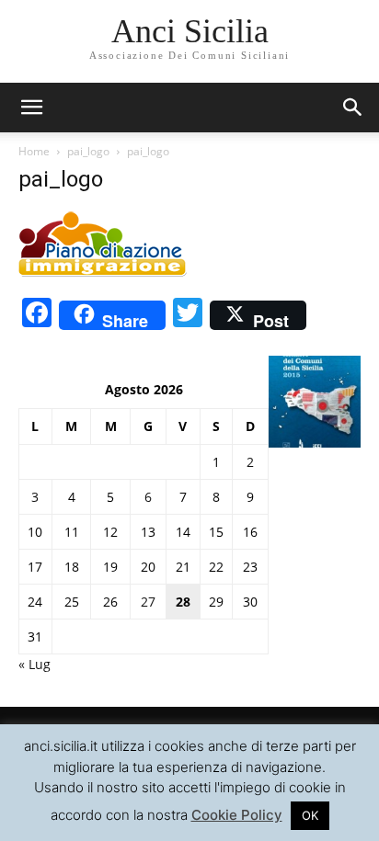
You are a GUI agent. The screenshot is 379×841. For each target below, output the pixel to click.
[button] (353, 107)
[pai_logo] (103, 273)
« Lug (34, 664)
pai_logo (88, 151)
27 (148, 601)
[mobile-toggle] (31, 107)
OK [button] (310, 815)
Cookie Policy (236, 815)
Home (34, 151)
